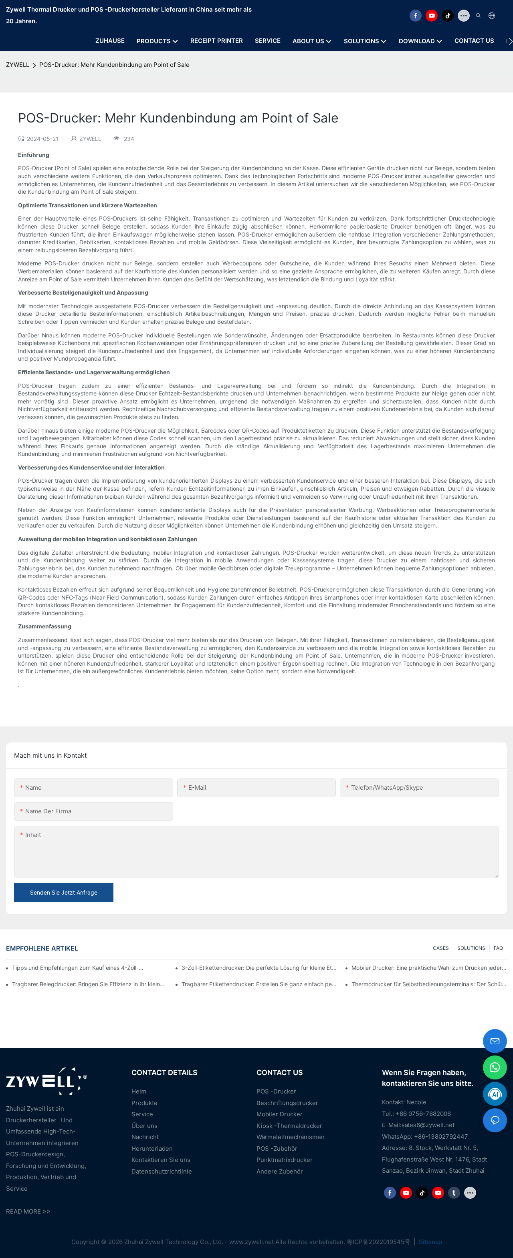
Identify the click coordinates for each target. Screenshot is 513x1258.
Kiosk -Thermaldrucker (289, 1126)
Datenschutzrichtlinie (161, 1171)
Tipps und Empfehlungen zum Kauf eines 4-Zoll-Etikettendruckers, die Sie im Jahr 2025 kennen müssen (78, 967)
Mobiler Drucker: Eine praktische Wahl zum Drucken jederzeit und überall (429, 967)
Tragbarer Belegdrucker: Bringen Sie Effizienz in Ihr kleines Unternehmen (90, 984)
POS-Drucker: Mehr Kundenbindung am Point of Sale (114, 64)
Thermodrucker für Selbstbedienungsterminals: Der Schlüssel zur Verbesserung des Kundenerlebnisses (429, 984)
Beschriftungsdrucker (287, 1103)
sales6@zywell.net (428, 1125)
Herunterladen (152, 1148)
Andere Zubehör (279, 1171)
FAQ (498, 948)
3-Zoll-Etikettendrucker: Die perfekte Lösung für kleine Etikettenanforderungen (259, 967)
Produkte (144, 1103)
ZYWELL (17, 64)
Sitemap (429, 1242)
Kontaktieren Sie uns (160, 1160)
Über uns (144, 1126)
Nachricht (145, 1137)
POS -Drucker (276, 1091)
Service (142, 1114)
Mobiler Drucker (279, 1114)
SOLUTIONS (471, 948)
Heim (138, 1091)
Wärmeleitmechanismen (290, 1137)
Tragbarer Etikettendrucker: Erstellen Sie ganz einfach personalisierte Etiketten (259, 984)
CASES (441, 948)
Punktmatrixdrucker (284, 1160)
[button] (511, 41)
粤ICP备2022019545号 (379, 1242)
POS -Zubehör (276, 1148)
